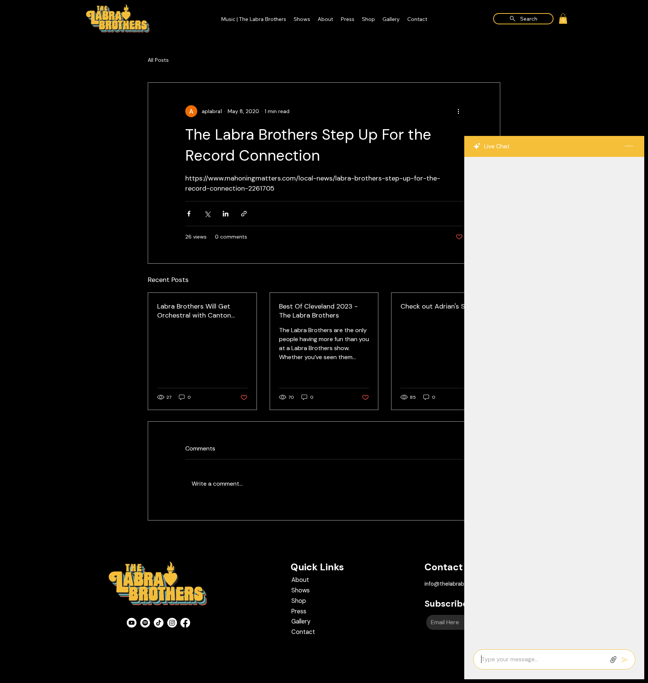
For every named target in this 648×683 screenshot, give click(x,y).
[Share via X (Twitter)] (207, 213)
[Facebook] (185, 623)
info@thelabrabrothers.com (460, 584)
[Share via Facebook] (188, 213)
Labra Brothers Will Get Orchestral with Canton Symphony (194, 311)
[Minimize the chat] (629, 146)
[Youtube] (131, 623)
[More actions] (458, 111)
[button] (563, 18)
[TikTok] (159, 623)
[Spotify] (145, 623)
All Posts (158, 60)
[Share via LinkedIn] (225, 213)
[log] (554, 401)
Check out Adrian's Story (439, 306)
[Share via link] (244, 213)
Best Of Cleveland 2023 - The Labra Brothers (318, 311)
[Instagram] (172, 623)
